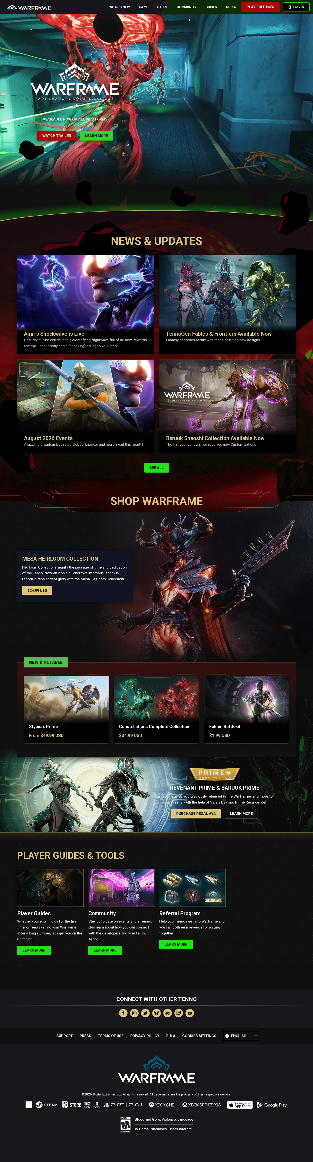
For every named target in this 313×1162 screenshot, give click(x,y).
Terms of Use (110, 1036)
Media (231, 7)
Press (85, 1036)
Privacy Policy (144, 1036)
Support (64, 1036)
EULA (170, 1036)
